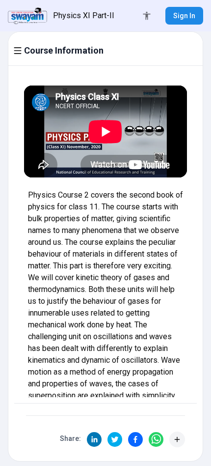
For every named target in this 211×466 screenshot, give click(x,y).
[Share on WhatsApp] (156, 439)
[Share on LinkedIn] (94, 439)
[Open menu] (17, 50)
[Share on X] (114, 439)
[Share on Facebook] (135, 439)
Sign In (184, 16)
